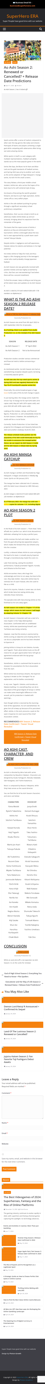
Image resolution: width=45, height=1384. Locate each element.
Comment (6, 1093)
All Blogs (7, 62)
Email (5, 1133)
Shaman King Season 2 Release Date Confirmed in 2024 (29, 1239)
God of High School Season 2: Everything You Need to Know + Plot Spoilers (23, 975)
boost (6, 393)
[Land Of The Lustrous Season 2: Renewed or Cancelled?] (22, 1023)
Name (5, 1123)
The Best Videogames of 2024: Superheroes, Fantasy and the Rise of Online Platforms (22, 1201)
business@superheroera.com (22, 6)
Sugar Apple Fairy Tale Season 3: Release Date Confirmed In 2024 (30, 1252)
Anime (15, 62)
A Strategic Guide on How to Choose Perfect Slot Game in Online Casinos (21, 1277)
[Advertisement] (22, 115)
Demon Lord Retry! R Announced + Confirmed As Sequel (21, 1008)
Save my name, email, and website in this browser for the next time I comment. (22, 1160)
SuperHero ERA (22, 16)
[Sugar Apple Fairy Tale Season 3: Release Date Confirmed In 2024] (9, 1254)
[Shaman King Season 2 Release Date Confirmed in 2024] (9, 1240)
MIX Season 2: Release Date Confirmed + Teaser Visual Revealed (22, 724)
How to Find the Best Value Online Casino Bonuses (22, 1300)
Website (5, 1144)
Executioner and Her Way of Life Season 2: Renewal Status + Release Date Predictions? (23, 983)
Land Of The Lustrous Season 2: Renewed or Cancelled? (20, 1033)
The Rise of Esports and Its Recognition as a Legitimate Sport (19, 1266)
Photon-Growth (15, 1353)
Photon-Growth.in (26, 1380)
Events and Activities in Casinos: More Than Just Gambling (21, 1227)
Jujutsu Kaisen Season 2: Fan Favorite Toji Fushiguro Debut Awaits (19, 1059)
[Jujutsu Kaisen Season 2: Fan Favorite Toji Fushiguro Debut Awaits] (22, 1048)
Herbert (19, 86)
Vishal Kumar (24, 1209)
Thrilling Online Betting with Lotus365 (28, 1289)
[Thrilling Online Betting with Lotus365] (9, 1291)
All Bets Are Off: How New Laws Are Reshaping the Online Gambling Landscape (21, 1310)
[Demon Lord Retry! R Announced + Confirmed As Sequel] (22, 998)
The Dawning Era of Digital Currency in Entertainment (17, 1322)
